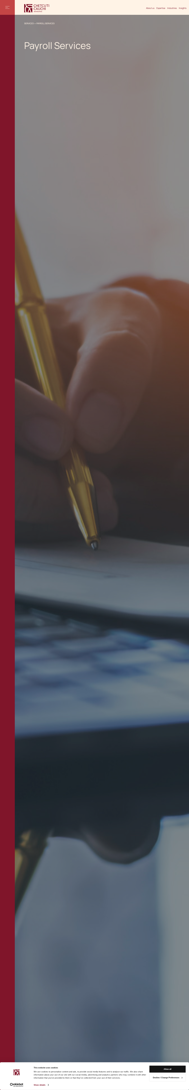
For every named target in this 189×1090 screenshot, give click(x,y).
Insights (182, 8)
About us (150, 8)
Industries (172, 8)
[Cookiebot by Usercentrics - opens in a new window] (16, 1085)
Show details (39, 1085)
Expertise (160, 8)
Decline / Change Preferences (166, 1077)
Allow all (167, 1069)
